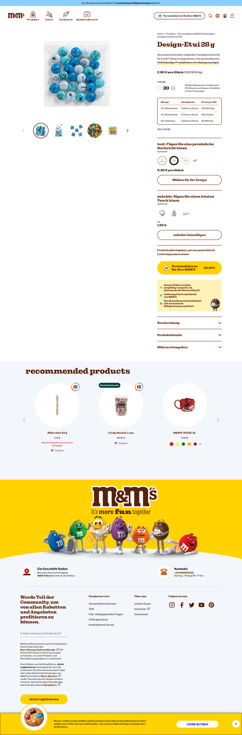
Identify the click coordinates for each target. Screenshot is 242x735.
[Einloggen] (225, 16)
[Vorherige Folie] (25, 419)
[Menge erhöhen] (173, 88)
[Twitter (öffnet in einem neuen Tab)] (191, 605)
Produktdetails (169, 335)
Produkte (171, 33)
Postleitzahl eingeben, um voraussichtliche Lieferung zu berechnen (186, 252)
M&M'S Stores (45, 575)
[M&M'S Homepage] (16, 16)
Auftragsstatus (98, 619)
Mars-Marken (49, 676)
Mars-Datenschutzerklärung (37, 649)
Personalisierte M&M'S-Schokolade (196, 33)
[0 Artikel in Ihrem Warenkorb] (232, 16)
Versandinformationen (102, 603)
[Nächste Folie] (128, 130)
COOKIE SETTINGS (197, 724)
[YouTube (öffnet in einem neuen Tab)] (201, 605)
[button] (41, 130)
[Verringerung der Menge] (159, 88)
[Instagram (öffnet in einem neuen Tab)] (171, 605)
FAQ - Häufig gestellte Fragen (106, 614)
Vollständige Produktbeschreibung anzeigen (188, 62)
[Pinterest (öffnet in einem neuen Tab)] (211, 605)
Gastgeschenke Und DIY (169, 36)
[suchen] (210, 16)
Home (160, 33)
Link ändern (50, 685)
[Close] (236, 723)
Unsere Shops (142, 603)
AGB (91, 608)
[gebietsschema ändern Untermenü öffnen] (217, 16)
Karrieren (140, 608)
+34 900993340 (184, 572)
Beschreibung (168, 323)
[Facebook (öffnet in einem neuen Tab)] (181, 605)
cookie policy (90, 723)
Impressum (141, 614)
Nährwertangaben (172, 347)
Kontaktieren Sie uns (101, 624)
